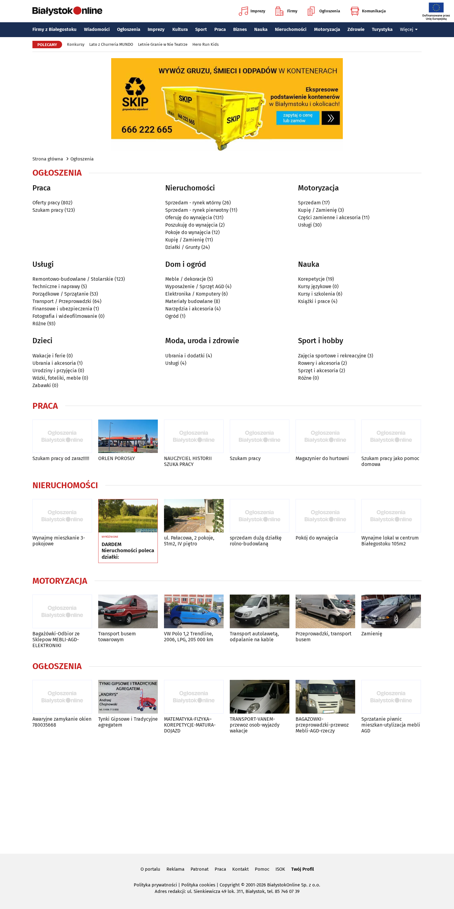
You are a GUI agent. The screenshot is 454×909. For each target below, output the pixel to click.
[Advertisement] (227, 792)
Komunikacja (374, 11)
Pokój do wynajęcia (317, 538)
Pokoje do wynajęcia (188, 232)
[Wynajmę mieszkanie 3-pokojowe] (62, 516)
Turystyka (382, 29)
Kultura (180, 29)
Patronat (199, 869)
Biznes (240, 29)
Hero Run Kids (205, 44)
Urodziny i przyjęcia (54, 370)
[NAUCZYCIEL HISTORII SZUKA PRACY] (194, 436)
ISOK (280, 869)
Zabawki (41, 385)
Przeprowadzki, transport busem (323, 636)
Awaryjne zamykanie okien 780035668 (61, 722)
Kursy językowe (314, 286)
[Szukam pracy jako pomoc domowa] (391, 436)
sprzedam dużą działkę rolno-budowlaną (256, 541)
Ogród (172, 316)
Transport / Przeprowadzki (61, 301)
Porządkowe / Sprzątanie (60, 294)
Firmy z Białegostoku (54, 29)
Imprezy (257, 11)
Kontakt (240, 869)
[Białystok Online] (67, 11)
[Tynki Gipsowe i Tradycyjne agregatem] (128, 697)
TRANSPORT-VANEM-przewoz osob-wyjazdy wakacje (255, 725)
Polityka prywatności (155, 885)
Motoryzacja (327, 29)
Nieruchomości (290, 29)
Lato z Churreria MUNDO (111, 44)
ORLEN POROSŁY (116, 458)
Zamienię (371, 634)
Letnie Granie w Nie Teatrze (162, 44)
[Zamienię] (391, 611)
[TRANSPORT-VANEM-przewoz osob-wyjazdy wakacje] (259, 697)
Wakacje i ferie (48, 356)
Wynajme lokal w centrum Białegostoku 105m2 (390, 541)
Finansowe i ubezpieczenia (62, 309)
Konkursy (75, 44)
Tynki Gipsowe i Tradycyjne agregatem (128, 722)
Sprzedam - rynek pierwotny (197, 210)
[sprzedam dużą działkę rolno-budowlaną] (259, 516)
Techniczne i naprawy (56, 286)
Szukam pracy (47, 210)
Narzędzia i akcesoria (189, 309)
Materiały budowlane (189, 301)
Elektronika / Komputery (193, 294)
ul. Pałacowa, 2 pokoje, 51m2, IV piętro (189, 541)
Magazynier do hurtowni (322, 458)
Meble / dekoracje (185, 279)
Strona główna (47, 159)
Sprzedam (309, 203)
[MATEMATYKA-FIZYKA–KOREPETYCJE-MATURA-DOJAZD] (194, 697)
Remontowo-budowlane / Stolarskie (72, 279)
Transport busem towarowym (117, 636)
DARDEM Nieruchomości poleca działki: (128, 550)
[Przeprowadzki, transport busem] (325, 611)
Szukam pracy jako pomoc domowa (390, 461)
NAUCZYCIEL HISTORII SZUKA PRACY (188, 461)
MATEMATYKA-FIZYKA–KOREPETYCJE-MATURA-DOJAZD (190, 725)
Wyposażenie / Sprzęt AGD (194, 286)
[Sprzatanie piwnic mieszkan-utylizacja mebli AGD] (391, 697)
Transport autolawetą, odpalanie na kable (254, 636)
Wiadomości (97, 29)
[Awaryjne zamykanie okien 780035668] (62, 697)
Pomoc (262, 869)
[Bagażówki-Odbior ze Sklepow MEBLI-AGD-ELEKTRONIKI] (62, 611)
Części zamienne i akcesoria (329, 217)
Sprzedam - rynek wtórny (193, 203)
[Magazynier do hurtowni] (325, 436)
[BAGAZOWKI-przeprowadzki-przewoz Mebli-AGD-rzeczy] (325, 697)
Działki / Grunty (182, 247)
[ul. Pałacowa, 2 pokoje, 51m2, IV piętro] (194, 516)
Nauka (260, 29)
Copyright (230, 885)
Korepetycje (311, 279)
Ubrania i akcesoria (54, 363)
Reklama (175, 869)
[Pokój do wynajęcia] (325, 516)
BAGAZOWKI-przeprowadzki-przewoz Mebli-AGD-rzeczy (322, 725)
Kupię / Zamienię (184, 240)
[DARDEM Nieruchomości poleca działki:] (128, 516)
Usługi (305, 225)
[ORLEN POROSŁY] (128, 436)
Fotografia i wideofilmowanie (64, 316)
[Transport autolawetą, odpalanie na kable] (259, 611)
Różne (39, 323)
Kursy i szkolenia (316, 294)
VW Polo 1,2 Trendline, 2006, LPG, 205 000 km (188, 636)
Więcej (406, 29)
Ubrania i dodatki (185, 356)
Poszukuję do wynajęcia (191, 225)
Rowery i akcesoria (319, 363)
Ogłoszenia (329, 11)
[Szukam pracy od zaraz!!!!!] (62, 436)
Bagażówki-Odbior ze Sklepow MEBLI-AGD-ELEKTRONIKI (56, 639)
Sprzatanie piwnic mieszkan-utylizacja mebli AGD (390, 725)
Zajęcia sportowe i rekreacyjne (332, 356)
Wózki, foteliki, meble (56, 378)
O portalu (150, 869)
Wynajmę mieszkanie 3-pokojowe (58, 541)
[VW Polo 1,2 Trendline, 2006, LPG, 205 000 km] (194, 611)
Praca (220, 29)
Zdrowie (355, 29)
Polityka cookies (198, 885)
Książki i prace (314, 301)
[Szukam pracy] (259, 436)
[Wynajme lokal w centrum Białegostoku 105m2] (391, 516)
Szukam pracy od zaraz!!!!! (60, 458)
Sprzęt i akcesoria (318, 370)
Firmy (292, 11)
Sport (201, 29)
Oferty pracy (46, 203)
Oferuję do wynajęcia (188, 217)
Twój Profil (302, 869)
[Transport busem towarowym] (128, 611)
